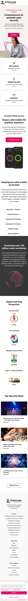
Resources (14, 545)
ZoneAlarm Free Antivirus (14, 520)
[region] (14, 590)
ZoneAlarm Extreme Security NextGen (14, 516)
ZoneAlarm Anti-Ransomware (14, 525)
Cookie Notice (16, 589)
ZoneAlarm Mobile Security (14, 527)
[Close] (26, 583)
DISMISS (14, 592)
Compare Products (14, 532)
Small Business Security (14, 530)
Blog (14, 543)
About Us (14, 565)
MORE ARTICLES (14, 485)
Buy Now (13, 35)
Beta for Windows (14, 557)
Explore (14, 70)
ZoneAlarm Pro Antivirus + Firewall (14, 518)
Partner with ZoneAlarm (14, 568)
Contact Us (14, 572)
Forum (14, 552)
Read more (6, 422)
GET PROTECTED (14, 140)
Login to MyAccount (14, 547)
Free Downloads (14, 534)
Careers (14, 570)
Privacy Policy (4, 589)
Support (14, 550)
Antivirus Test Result (14, 574)
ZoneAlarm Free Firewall (14, 523)
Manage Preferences (14, 597)
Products (14, 514)
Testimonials (14, 554)
